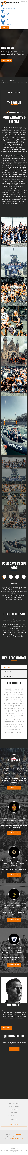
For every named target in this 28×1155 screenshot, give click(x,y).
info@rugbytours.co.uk (16, 1138)
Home (2, 80)
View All (5, 27)
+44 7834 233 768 (16, 1136)
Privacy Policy (14, 1119)
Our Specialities (14, 1106)
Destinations (10, 80)
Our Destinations (14, 1103)
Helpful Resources (14, 1116)
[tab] (4, 577)
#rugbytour (14, 1049)
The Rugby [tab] (7, 667)
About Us (14, 1112)
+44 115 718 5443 (17, 1135)
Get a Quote (14, 1124)
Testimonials (14, 1109)
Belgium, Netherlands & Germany (10, 82)
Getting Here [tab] (7, 671)
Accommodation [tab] (8, 676)
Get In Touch (7, 60)
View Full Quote (14, 787)
